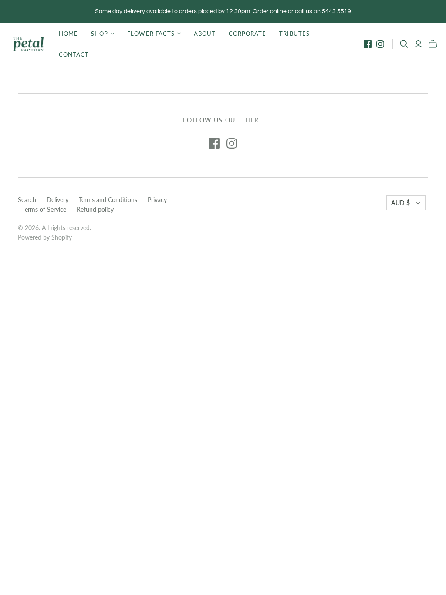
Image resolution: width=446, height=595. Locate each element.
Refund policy (95, 209)
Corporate (247, 33)
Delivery (57, 199)
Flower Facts (150, 33)
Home (68, 33)
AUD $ (400, 202)
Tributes (294, 33)
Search (27, 199)
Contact (74, 54)
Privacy (157, 199)
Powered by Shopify (45, 237)
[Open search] (404, 44)
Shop (99, 33)
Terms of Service (44, 209)
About (205, 33)
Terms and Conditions (108, 199)
